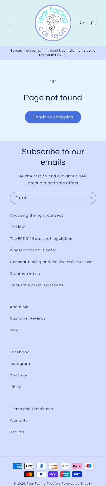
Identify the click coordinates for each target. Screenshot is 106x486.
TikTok (16, 386)
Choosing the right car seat (36, 215)
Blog (14, 330)
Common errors (25, 273)
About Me (19, 306)
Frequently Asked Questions (36, 285)
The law (17, 226)
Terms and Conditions (31, 408)
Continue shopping (53, 117)
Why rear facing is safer (33, 250)
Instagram (20, 363)
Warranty (19, 420)
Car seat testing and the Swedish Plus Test (51, 261)
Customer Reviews (28, 318)
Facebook (19, 352)
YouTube (18, 375)
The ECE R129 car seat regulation (41, 238)
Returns (17, 432)
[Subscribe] (90, 198)
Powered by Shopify (77, 484)
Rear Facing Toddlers (44, 484)
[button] (10, 23)
